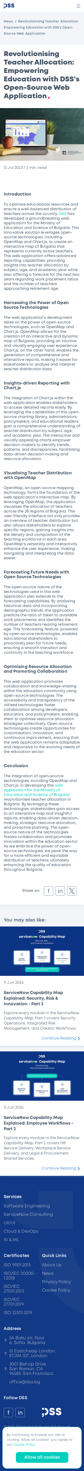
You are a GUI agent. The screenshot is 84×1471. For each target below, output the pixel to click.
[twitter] (72, 891)
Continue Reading (59, 1038)
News (8, 21)
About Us (51, 1265)
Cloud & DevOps (21, 1231)
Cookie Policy (56, 1290)
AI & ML (11, 1240)
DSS (62, 214)
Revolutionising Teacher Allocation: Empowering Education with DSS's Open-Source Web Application (41, 27)
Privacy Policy (56, 1282)
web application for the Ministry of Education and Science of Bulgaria (37, 790)
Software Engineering (27, 1206)
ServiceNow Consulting (28, 1215)
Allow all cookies (42, 1457)
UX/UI (9, 1223)
